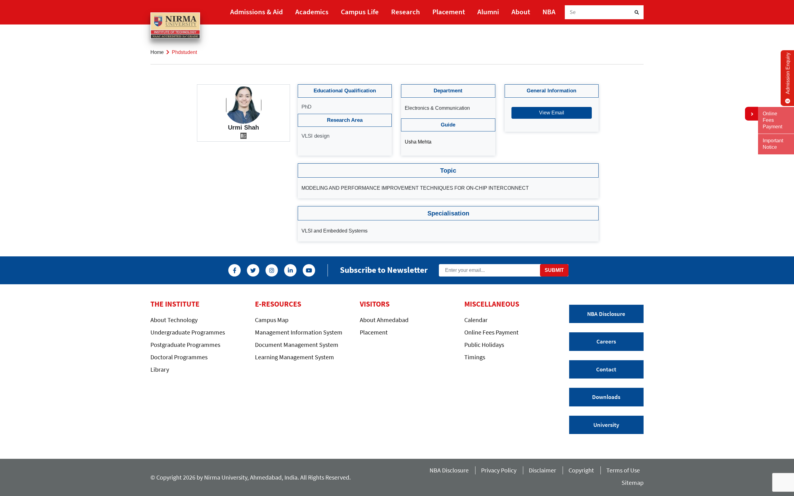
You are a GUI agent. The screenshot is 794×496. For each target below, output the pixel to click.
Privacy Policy (498, 470)
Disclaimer (542, 470)
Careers (606, 341)
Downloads (606, 397)
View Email (551, 112)
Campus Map (271, 320)
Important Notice (773, 144)
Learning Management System (294, 357)
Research (405, 11)
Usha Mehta (418, 141)
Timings (474, 357)
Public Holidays (484, 344)
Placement (448, 11)
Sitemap (633, 482)
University (606, 424)
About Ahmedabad (384, 320)
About (520, 11)
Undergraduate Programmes (187, 332)
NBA (548, 11)
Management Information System (298, 332)
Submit (554, 270)
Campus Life (360, 11)
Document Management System (296, 344)
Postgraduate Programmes (185, 344)
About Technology (174, 320)
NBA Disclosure (606, 313)
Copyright (581, 470)
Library (159, 369)
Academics (311, 11)
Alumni (488, 11)
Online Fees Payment (491, 332)
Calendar (476, 320)
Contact (606, 369)
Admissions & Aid (256, 11)
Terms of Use (625, 470)
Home (157, 52)
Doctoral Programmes (178, 357)
